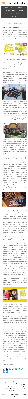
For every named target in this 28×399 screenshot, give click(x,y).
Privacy (4, 394)
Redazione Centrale (9, 388)
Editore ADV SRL (20, 388)
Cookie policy (10, 394)
